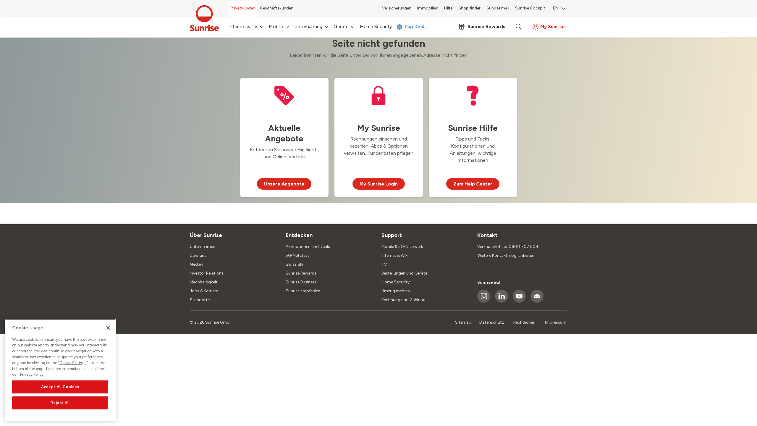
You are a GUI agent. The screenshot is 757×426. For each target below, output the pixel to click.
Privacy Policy (31, 374)
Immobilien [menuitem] (427, 8)
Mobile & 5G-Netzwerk (402, 246)
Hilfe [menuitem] (448, 8)
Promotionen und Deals (308, 246)
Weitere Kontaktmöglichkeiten (505, 255)
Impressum (555, 322)
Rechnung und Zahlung (403, 299)
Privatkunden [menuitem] (243, 8)
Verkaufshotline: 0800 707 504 (507, 246)
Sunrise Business (301, 282)
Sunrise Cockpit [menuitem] (530, 8)
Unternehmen (202, 246)
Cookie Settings (72, 363)
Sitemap (463, 322)
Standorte (200, 299)
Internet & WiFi (394, 255)
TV (384, 264)
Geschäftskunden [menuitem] (276, 8)
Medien (196, 264)
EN (555, 8)
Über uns (198, 255)
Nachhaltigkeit (204, 282)
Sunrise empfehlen (303, 290)
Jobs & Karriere (204, 290)
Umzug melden (395, 290)
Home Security (395, 282)
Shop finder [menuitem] (469, 8)
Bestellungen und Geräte (404, 273)
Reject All (60, 403)
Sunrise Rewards (301, 273)
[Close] (108, 327)
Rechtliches (524, 322)
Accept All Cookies (60, 387)
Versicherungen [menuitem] (396, 8)
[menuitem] (559, 9)
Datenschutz (491, 322)
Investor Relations (207, 273)
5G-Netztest (297, 255)
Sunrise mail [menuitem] (497, 8)
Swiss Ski (294, 264)
